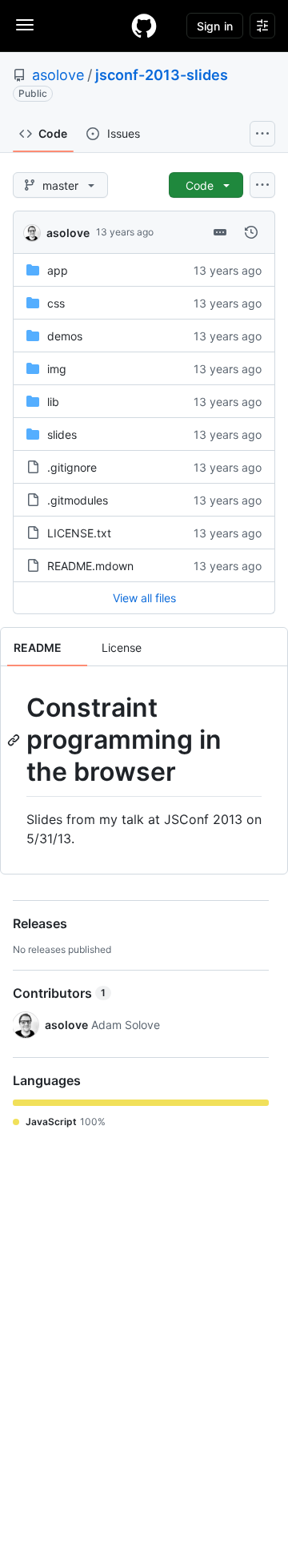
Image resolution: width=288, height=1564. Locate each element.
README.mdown (90, 566)
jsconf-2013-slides (161, 74)
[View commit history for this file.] (251, 232)
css (56, 303)
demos (64, 336)
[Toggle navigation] (25, 25)
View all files (144, 598)
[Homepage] (144, 25)
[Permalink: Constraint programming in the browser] (15, 740)
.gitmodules (77, 500)
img (56, 369)
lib (53, 401)
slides (62, 434)
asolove (58, 74)
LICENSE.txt (79, 533)
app (57, 270)
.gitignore (72, 467)
